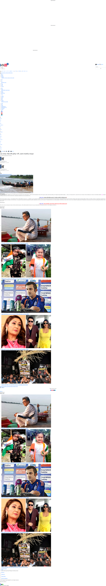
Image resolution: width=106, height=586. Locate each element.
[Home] (4, 64)
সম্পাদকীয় (2, 100)
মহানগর (3, 71)
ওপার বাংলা (2, 86)
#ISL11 (2, 74)
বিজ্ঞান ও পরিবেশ (3, 93)
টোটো (11, 77)
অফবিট (2, 84)
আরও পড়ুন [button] (1, 391)
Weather (11, 386)
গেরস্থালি (13, 77)
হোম (1, 73)
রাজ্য (4, 71)
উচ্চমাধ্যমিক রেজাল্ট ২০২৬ (4, 107)
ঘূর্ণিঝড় (102, 194)
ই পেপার (2, 95)
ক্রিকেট (2, 82)
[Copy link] (1, 164)
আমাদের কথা (2, 101)
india (2, 569)
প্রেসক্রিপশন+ (10, 71)
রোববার (2, 103)
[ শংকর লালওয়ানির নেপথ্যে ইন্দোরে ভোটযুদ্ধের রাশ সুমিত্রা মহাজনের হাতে (53, 203)
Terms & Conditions (4, 578)
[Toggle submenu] (0, 133)
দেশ (6, 71)
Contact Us (3, 574)
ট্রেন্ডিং (2, 97)
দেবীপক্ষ (2, 105)
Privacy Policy (3, 576)
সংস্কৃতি (6, 90)
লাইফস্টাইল (19, 71)
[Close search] (95, 65)
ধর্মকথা (2, 85)
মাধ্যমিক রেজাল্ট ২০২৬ (3, 106)
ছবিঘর (22, 71)
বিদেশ (8, 71)
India (7, 386)
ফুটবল (3, 82)
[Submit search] (100, 68)
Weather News (15, 386)
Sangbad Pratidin (4, 568)
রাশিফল (25, 71)
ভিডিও (2, 99)
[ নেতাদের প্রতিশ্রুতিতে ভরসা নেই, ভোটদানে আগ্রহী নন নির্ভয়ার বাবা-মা (52, 197)
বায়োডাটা (2, 92)
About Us (2, 572)
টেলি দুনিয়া (8, 90)
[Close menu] (0, 117)
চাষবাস (2, 94)
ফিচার (2, 104)
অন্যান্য (5, 82)
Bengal (1, 386)
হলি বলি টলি (2, 90)
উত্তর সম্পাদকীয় (6, 101)
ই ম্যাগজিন (2, 96)
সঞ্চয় (26, 71)
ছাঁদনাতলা (2, 109)
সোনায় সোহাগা (2, 108)
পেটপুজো (9, 77)
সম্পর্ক (5, 77)
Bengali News (4, 386)
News (9, 386)
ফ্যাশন (7, 77)
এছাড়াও (1, 148)
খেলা (13, 71)
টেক (10, 77)
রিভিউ (4, 90)
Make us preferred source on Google (6, 174)
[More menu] (105, 71)
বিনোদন (16, 71)
